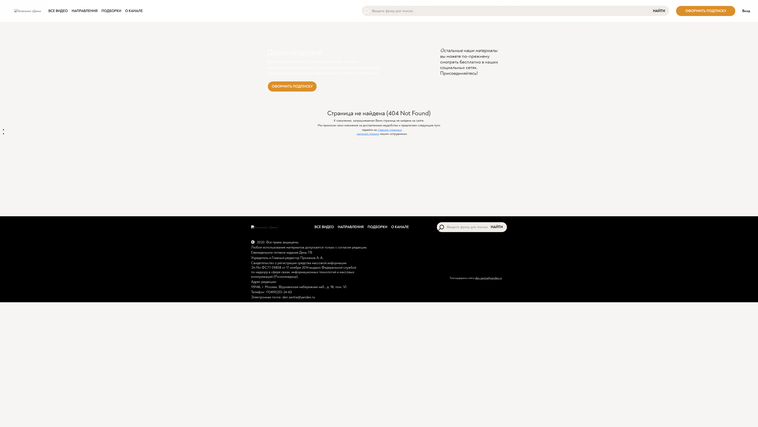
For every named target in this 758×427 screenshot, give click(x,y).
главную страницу (390, 130)
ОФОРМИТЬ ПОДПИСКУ (705, 11)
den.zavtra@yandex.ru (488, 278)
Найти (659, 11)
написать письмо (368, 134)
